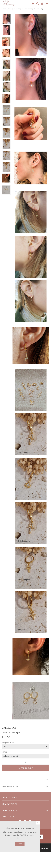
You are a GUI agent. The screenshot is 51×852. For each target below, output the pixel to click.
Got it (19, 844)
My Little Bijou (14, 732)
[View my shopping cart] (32, 3)
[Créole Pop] (31, 34)
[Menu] (46, 3)
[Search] (37, 3)
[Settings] (42, 3)
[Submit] (40, 837)
